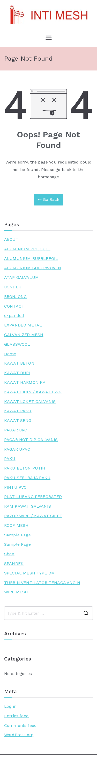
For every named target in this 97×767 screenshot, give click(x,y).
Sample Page (17, 534)
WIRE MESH (16, 592)
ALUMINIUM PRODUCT (27, 248)
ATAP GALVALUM (21, 277)
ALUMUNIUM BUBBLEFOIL (31, 258)
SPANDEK (14, 563)
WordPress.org (18, 734)
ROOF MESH (16, 525)
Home (10, 353)
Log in (10, 706)
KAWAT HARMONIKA (25, 382)
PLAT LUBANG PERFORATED (33, 496)
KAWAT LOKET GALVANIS (30, 401)
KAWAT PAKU (18, 410)
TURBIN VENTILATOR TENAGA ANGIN (42, 582)
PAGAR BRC (15, 430)
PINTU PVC (15, 487)
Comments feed (20, 725)
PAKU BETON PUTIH (25, 468)
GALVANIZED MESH (23, 334)
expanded (14, 315)
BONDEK (12, 287)
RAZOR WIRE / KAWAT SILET (33, 515)
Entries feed (16, 715)
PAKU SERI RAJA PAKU (27, 477)
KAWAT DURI (17, 372)
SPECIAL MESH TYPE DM (29, 573)
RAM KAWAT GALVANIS (27, 506)
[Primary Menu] (48, 37)
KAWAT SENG (18, 420)
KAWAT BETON (19, 363)
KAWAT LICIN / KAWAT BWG (33, 391)
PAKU (10, 458)
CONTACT (14, 306)
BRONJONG (15, 296)
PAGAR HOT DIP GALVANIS (31, 439)
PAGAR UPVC (17, 449)
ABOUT (11, 239)
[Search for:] (48, 613)
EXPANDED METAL (23, 325)
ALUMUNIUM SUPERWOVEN (32, 267)
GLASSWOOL (17, 344)
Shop (9, 553)
